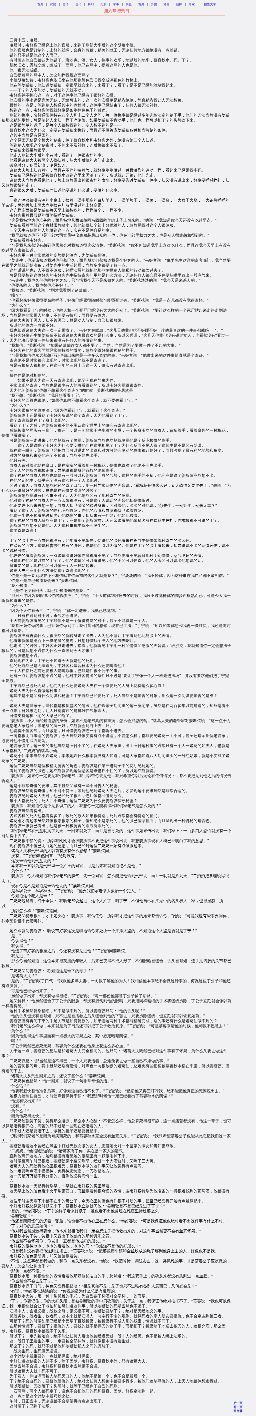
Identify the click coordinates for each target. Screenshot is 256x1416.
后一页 (238, 1403)
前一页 (238, 1407)
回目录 (238, 1411)
